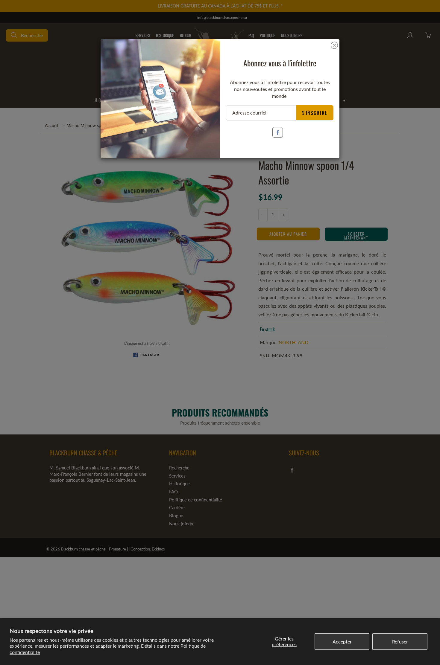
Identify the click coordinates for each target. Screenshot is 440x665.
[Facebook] (277, 132)
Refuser (400, 641)
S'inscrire (315, 112)
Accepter (342, 641)
